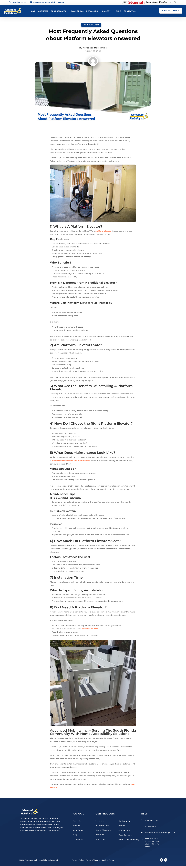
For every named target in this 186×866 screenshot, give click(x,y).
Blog (75, 835)
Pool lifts (100, 835)
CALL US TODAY (169, 10)
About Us (77, 821)
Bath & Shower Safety (128, 840)
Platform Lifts (102, 825)
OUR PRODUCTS (58, 11)
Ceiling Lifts (124, 821)
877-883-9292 (151, 826)
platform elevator (103, 231)
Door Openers (125, 835)
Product (76, 825)
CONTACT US (130, 11)
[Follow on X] (175, 2)
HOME (32, 11)
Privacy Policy (78, 860)
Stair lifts (100, 821)
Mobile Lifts (124, 830)
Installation (78, 830)
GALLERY (106, 11)
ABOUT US (43, 11)
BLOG (118, 11)
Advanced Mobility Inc (95, 48)
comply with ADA (90, 629)
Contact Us (78, 839)
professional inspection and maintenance (70, 460)
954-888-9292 (151, 820)
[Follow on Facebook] (170, 2)
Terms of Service (93, 860)
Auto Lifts (100, 839)
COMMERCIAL (77, 11)
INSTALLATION (92, 11)
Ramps (121, 826)
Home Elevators (91, 25)
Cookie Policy (108, 860)
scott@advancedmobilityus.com (160, 832)
